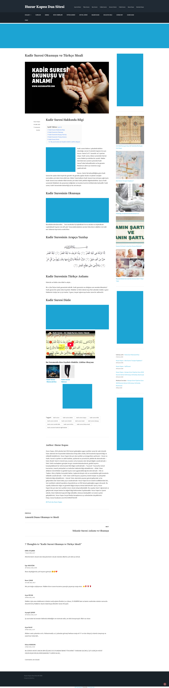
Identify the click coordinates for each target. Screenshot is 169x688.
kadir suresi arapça (81, 417)
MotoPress (32, 678)
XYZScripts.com (91, 687)
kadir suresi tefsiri (68, 424)
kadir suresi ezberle (52, 421)
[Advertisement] (84, 36)
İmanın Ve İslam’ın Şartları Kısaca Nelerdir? (129, 246)
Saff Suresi (128, 366)
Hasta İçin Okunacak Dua (131, 355)
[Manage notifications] (164, 684)
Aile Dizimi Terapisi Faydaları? (125, 181)
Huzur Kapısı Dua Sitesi (44, 6)
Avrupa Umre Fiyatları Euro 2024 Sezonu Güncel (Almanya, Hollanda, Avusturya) (130, 383)
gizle (59, 127)
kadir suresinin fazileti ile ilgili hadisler (57, 427)
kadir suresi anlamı (68, 417)
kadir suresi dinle (94, 417)
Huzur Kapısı (37, 121)
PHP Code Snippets (78, 687)
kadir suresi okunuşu (93, 421)
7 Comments (36, 127)
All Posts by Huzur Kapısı (54, 502)
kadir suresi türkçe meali (83, 424)
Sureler (38, 130)
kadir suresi (56, 417)
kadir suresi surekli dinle (53, 424)
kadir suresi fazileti (67, 421)
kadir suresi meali (79, 421)
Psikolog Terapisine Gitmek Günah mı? (127, 213)
